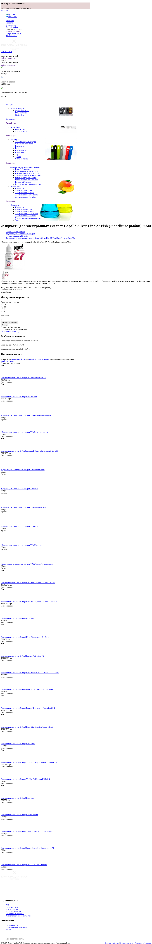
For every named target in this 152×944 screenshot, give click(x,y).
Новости (9, 23)
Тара (17, 154)
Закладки (138, 943)
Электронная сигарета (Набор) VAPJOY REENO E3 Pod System (26, 831)
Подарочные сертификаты (16, 927)
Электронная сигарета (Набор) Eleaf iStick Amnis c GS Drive (25, 637)
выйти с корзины (13, 31)
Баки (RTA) (19, 129)
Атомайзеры (15, 127)
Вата (17, 148)
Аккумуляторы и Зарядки (25, 142)
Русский (4, 10)
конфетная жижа (7, 361)
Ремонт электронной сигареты (18, 916)
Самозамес (14, 205)
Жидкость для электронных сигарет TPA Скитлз (20, 526)
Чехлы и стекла (21, 159)
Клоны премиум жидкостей (26, 171)
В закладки (5, 327)
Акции (8, 930)
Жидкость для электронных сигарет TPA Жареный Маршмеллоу (27, 564)
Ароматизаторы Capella (24, 193)
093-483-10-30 (11, 36)
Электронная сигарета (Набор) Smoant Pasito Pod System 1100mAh (27, 848)
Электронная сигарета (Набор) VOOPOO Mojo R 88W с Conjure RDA (29, 762)
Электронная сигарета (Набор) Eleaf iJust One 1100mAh (23, 378)
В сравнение (15, 327)
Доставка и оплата (13, 912)
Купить (4, 420)
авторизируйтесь (18, 359)
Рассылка (147, 943)
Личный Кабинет (112, 943)
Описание (5, 331)
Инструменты (20, 150)
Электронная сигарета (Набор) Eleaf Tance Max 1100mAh (24, 865)
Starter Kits (19, 115)
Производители (12, 925)
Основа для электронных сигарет (28, 184)
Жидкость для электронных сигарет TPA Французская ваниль (26, 415)
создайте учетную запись (39, 359)
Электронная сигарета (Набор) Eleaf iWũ (17, 618)
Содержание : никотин (10, 302)
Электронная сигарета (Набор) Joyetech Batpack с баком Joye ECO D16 (29, 451)
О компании (11, 25)
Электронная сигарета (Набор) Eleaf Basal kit (19, 397)
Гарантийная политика (15, 914)
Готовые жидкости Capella (25, 178)
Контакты (10, 21)
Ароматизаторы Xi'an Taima (26, 195)
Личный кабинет (12, 27)
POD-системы (21, 113)
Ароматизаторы (16, 186)
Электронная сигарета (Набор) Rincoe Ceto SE (19, 815)
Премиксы (19, 188)
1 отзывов (8, 329)
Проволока (19, 152)
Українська (12, 17)
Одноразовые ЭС (22, 111)
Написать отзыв (20, 329)
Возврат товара (12, 909)
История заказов (126, 943)
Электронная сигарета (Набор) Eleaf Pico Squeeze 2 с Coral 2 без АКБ (29, 602)
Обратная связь (12, 907)
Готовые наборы (17, 108)
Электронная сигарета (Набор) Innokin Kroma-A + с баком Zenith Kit (28, 708)
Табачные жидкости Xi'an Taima (28, 175)
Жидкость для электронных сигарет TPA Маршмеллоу (23, 470)
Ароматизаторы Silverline (25, 197)
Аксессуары (15, 139)
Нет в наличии (7, 382)
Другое (18, 157)
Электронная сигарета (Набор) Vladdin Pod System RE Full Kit (26, 779)
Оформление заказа (13, 34)
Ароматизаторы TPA (23, 190)
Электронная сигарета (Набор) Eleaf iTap (17, 798)
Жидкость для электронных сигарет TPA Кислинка (21, 545)
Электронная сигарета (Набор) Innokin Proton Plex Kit (22, 656)
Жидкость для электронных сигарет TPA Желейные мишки (25, 432)
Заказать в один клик (9, 322)
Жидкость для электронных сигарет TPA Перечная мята (23, 507)
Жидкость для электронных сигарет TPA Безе (19, 489)
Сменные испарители (24, 144)
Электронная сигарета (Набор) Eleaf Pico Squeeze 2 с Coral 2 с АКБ (28, 583)
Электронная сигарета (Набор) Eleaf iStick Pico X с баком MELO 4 (28, 727)
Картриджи (19, 146)
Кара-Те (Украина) (22, 169)
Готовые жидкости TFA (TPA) (27, 173)
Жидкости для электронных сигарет (25, 167)
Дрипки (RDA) (21, 131)
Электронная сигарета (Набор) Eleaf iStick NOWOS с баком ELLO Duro (30, 673)
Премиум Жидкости (23, 182)
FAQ (8, 905)
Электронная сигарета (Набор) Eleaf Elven (18, 744)
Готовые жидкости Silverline (26, 180)
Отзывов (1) (14, 331)
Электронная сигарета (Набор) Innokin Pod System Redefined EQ (27, 689)
